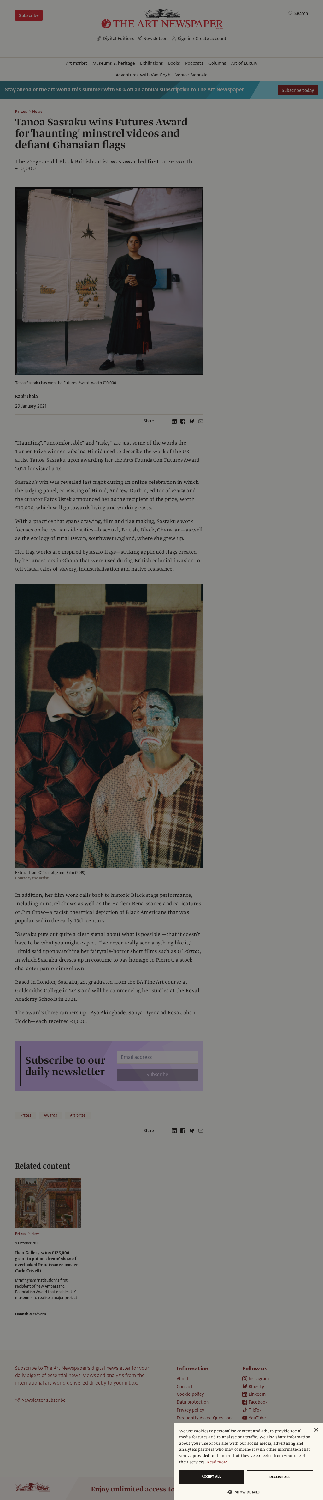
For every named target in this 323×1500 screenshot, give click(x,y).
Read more (217, 1462)
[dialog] (248, 1461)
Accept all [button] (211, 1476)
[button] (246, 1492)
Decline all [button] (279, 1476)
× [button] (316, 1430)
